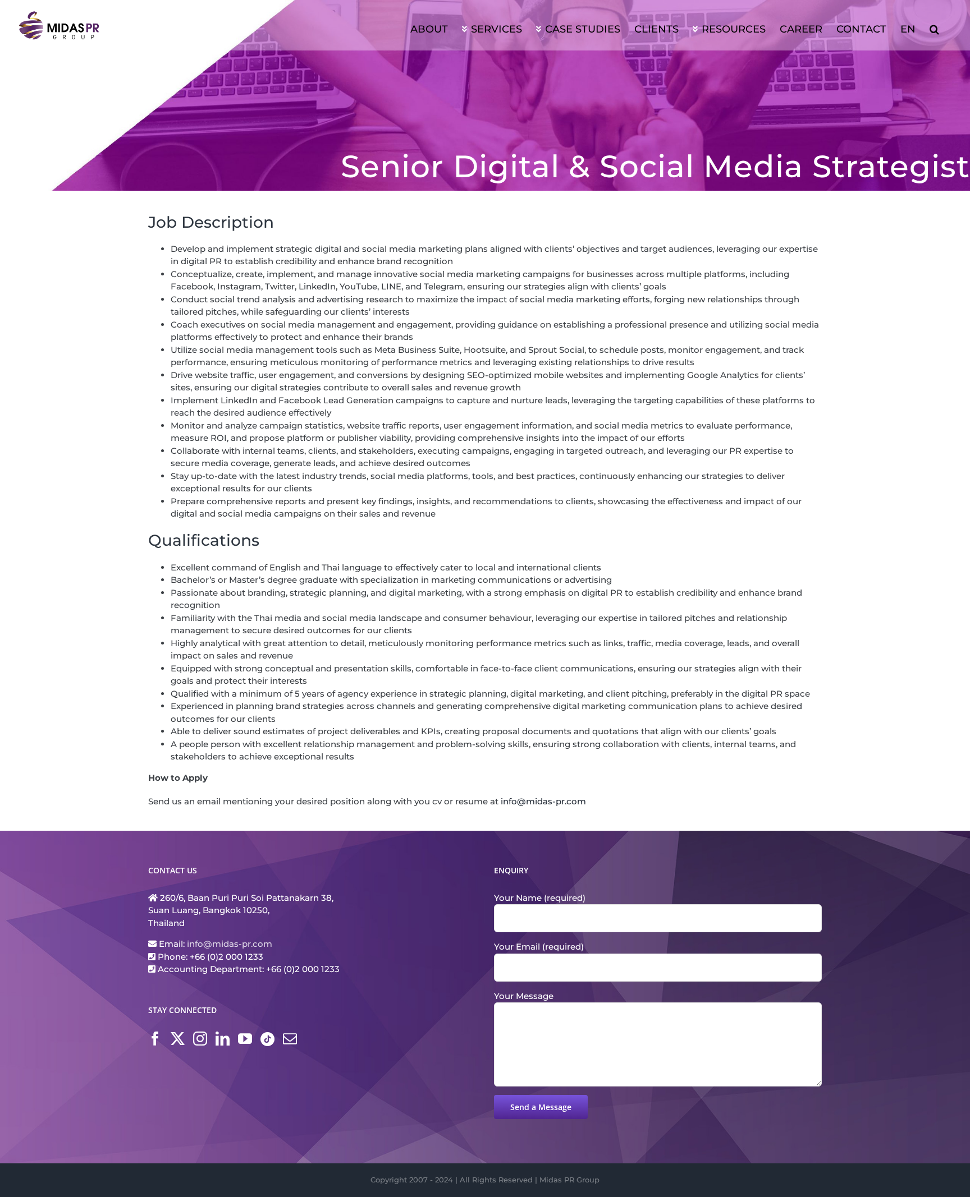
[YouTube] (245, 1039)
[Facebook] (155, 1039)
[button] (934, 28)
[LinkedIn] (223, 1039)
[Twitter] (178, 1039)
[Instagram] (200, 1039)
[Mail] (290, 1039)
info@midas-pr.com (543, 801)
